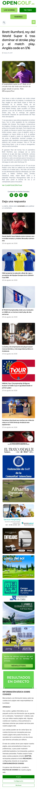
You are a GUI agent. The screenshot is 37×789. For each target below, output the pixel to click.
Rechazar (18, 785)
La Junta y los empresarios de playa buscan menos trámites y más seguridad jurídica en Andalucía (17, 349)
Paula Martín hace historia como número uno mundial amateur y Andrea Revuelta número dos (18, 238)
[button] (4, 23)
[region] (18, 738)
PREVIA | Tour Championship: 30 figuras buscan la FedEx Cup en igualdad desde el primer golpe (17, 386)
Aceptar (18, 777)
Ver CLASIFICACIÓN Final (12, 185)
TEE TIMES (28, 10)
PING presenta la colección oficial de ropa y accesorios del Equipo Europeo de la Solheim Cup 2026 (18, 275)
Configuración (18, 781)
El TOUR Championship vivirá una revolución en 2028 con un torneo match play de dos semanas (17, 312)
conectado (21, 206)
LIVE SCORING (9, 10)
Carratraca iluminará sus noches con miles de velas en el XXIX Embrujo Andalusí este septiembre (18, 422)
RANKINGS (18, 17)
